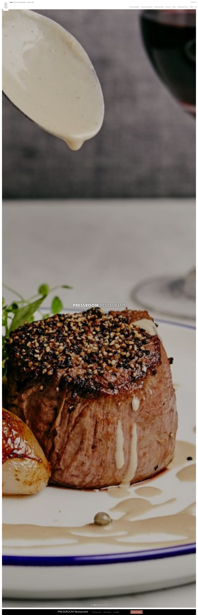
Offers (174, 7)
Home (55, 612)
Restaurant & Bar (159, 7)
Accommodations (134, 7)
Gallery (192, 7)
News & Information (147, 7)
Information (107, 612)
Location (116, 612)
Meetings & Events (183, 7)
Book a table (136, 612)
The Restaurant (96, 612)
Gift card (168, 7)
